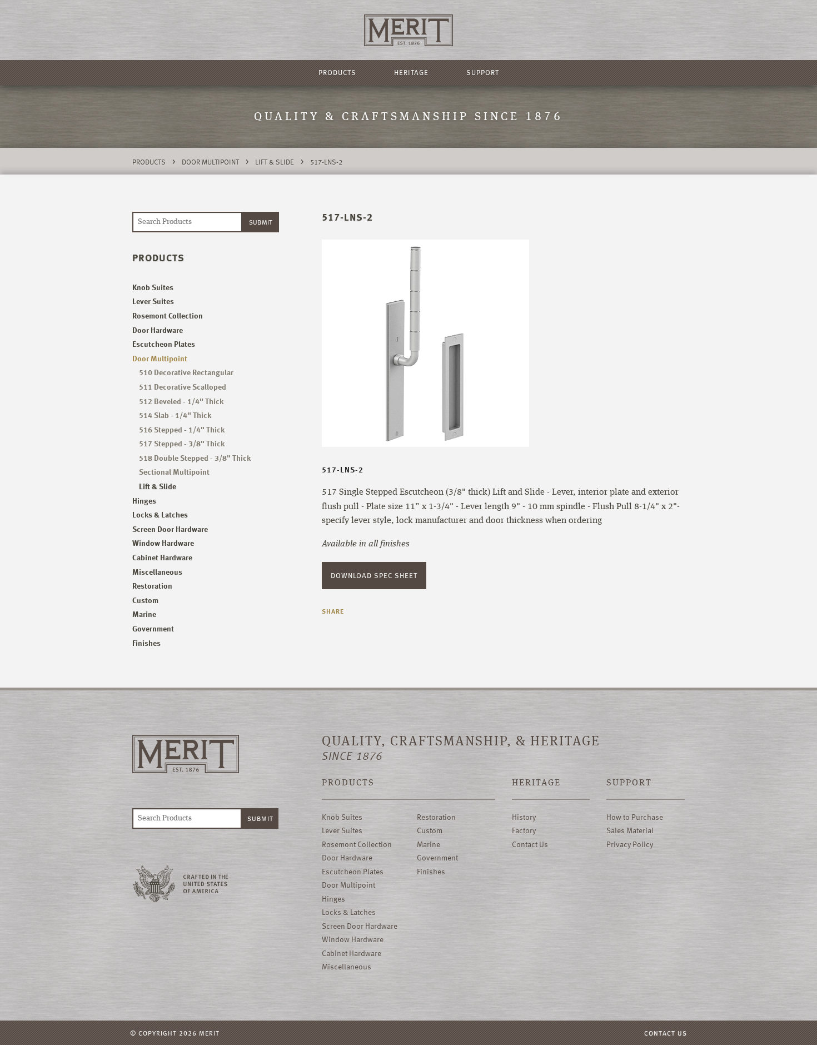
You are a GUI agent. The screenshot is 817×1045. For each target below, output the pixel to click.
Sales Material (630, 830)
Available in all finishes (366, 544)
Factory (524, 830)
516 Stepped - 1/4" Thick (182, 429)
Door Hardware (157, 330)
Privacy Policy (629, 844)
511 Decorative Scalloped (182, 386)
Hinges (144, 500)
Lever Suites (153, 301)
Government (153, 628)
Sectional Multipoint (174, 471)
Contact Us (530, 844)
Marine (144, 614)
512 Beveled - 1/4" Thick (181, 401)
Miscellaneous (157, 572)
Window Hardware (163, 543)
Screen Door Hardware (170, 529)
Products (337, 72)
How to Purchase (634, 817)
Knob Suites (152, 287)
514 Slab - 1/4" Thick (175, 415)
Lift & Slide (274, 161)
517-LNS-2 (326, 161)
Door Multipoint (210, 161)
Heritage (411, 72)
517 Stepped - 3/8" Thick (182, 443)
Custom (145, 600)
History (524, 817)
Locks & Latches (160, 514)
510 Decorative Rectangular (186, 372)
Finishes (146, 643)
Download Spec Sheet (374, 575)
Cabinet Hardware (162, 557)
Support (482, 72)
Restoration (152, 585)
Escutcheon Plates (163, 344)
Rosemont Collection (167, 315)
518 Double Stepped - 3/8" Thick (195, 458)
